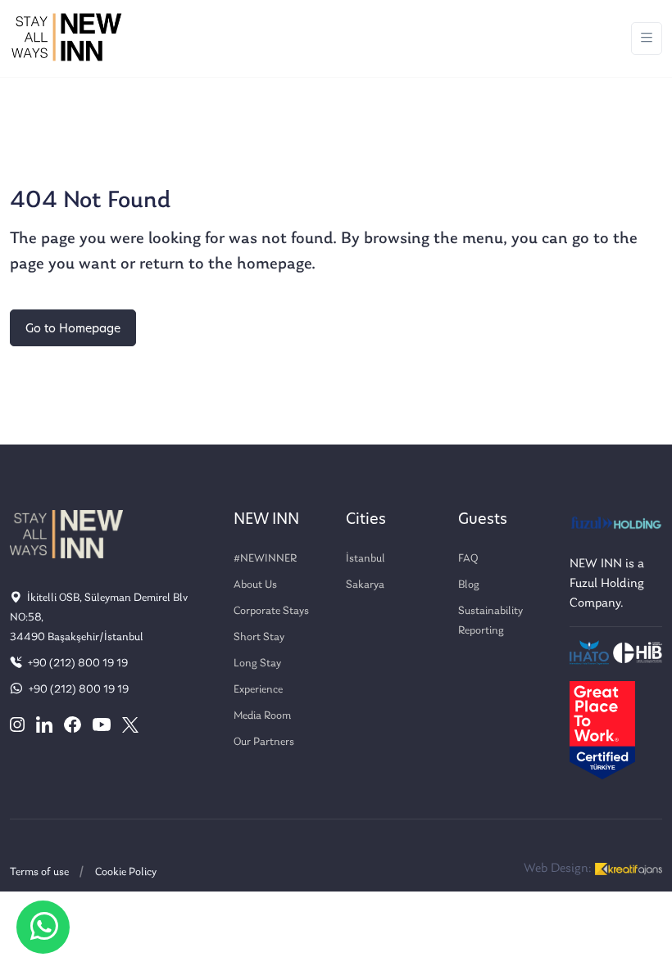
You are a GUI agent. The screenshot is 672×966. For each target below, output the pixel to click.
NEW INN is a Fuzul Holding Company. (607, 583)
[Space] (66, 534)
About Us (255, 585)
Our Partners (264, 742)
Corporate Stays (271, 611)
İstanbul (365, 559)
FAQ (468, 559)
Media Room (262, 716)
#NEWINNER (265, 559)
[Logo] (66, 38)
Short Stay (259, 637)
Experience (258, 690)
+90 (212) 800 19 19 (76, 663)
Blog (468, 585)
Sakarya (365, 585)
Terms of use (39, 872)
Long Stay (257, 663)
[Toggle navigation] (646, 39)
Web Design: (559, 868)
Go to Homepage (72, 329)
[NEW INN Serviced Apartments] (43, 927)
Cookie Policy (126, 872)
